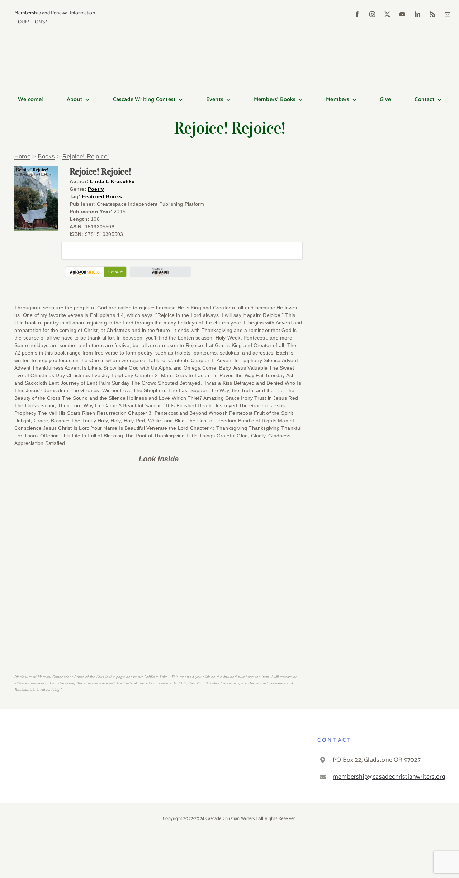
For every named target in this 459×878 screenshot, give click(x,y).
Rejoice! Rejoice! (85, 156)
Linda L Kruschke (112, 181)
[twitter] (387, 14)
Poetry (96, 189)
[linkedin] (417, 14)
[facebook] (357, 14)
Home (22, 156)
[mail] (447, 14)
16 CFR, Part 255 (188, 683)
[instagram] (372, 14)
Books (46, 156)
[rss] (432, 14)
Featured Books (102, 196)
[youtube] (402, 14)
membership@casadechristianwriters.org (388, 777)
